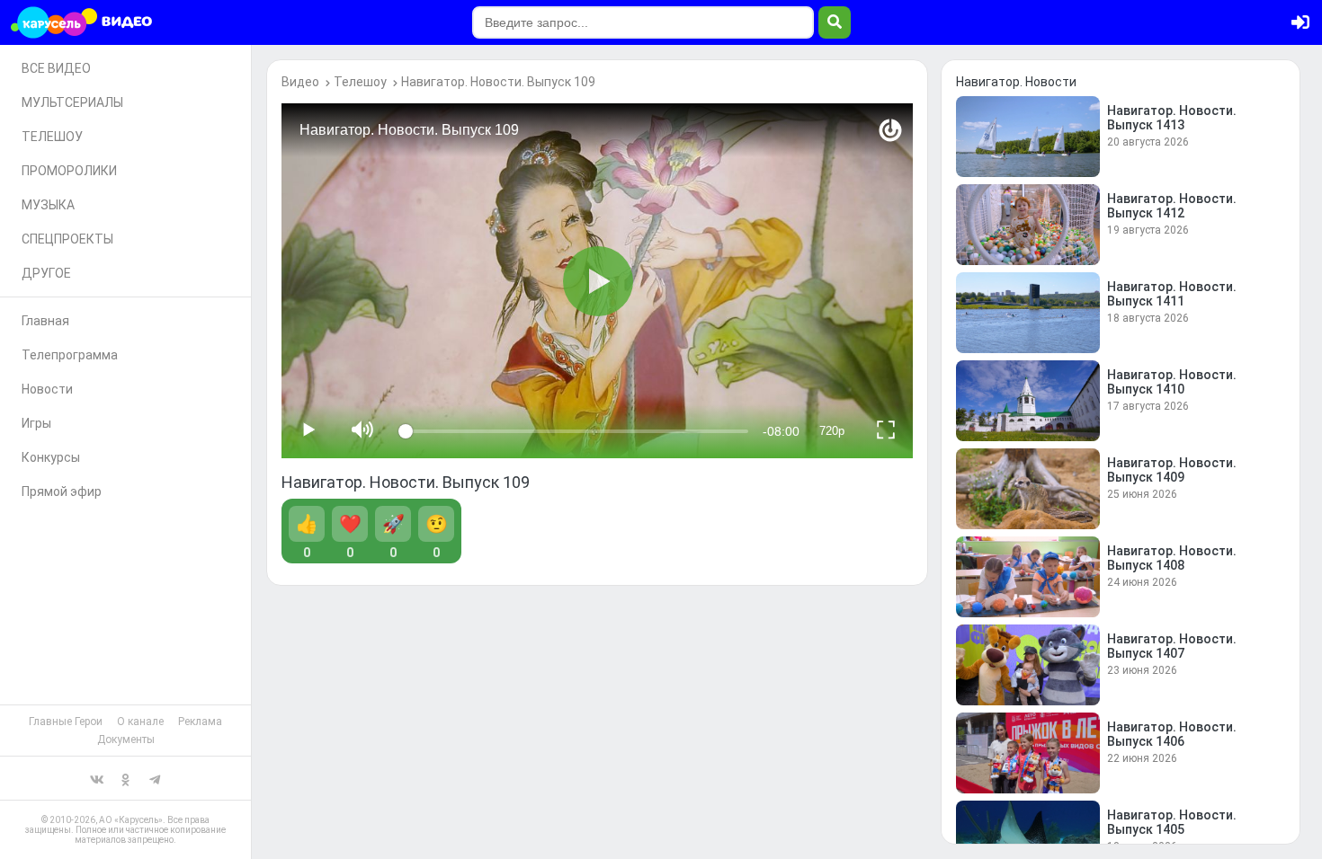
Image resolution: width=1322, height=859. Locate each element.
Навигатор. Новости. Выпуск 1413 (1172, 117)
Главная (45, 321)
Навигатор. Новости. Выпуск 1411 (1172, 293)
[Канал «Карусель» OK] (126, 778)
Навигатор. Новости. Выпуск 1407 (1172, 646)
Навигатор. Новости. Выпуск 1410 (1172, 382)
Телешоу (360, 82)
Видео (300, 82)
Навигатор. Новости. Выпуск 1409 (1172, 470)
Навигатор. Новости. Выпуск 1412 (1172, 205)
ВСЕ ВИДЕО (56, 68)
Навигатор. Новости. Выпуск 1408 (1172, 558)
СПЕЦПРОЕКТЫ (67, 239)
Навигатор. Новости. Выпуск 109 (498, 82)
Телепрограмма (70, 355)
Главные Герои (66, 721)
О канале (140, 721)
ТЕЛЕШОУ (52, 136)
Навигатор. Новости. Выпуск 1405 (1172, 822)
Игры (36, 423)
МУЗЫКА (48, 205)
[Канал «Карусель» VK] (97, 778)
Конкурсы (51, 457)
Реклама (200, 721)
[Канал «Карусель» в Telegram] (154, 778)
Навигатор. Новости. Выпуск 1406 (1172, 734)
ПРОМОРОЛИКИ (69, 171)
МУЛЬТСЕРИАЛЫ (72, 102)
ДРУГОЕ (46, 273)
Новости (47, 389)
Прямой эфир (62, 491)
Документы (126, 739)
